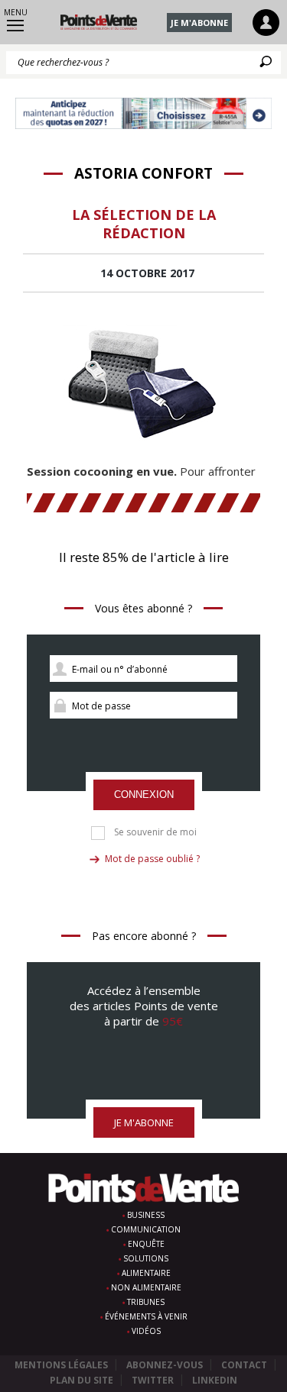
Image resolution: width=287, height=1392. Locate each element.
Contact (244, 1364)
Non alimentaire (146, 1287)
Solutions (145, 1258)
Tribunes (146, 1302)
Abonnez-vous (164, 1364)
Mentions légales (61, 1364)
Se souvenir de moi (155, 832)
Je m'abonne (199, 22)
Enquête (146, 1244)
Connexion (144, 794)
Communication (146, 1229)
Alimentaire (146, 1273)
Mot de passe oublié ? (152, 858)
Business (146, 1215)
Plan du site (81, 1380)
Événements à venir (146, 1316)
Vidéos (146, 1331)
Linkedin (214, 1380)
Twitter (153, 1380)
